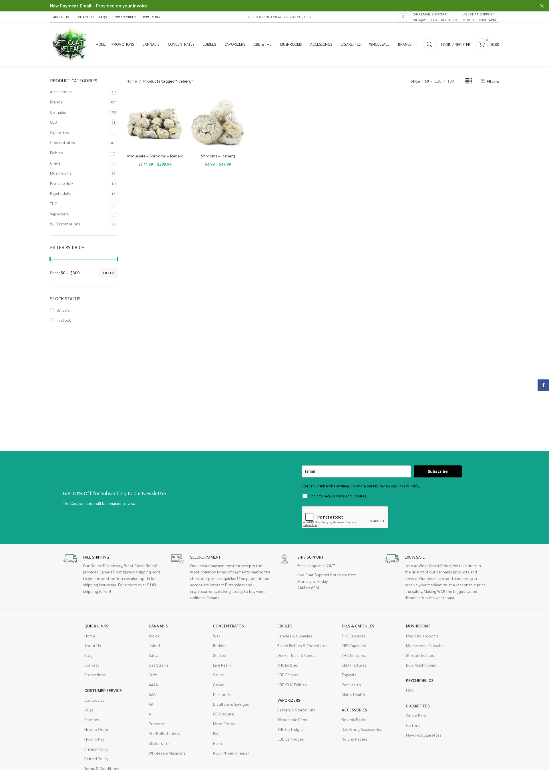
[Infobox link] (435, 16)
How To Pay (94, 738)
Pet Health (351, 684)
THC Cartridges (290, 729)
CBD (53, 122)
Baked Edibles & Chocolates (302, 645)
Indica (154, 635)
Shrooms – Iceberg (218, 155)
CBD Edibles (287, 674)
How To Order (96, 729)
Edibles (56, 152)
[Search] (429, 44)
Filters (493, 81)
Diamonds (222, 694)
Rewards (91, 719)
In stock (63, 320)
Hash (217, 743)
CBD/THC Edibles (292, 684)
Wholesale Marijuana (167, 752)
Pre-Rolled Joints (164, 733)
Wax (216, 635)
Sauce (218, 674)
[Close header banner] (542, 5)
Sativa (154, 655)
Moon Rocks (224, 723)
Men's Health (353, 694)
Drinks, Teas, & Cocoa (296, 655)
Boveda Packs (354, 719)
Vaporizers (59, 213)
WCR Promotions (65, 223)
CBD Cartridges (290, 738)
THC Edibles (287, 664)
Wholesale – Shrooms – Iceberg (155, 155)
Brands (56, 101)
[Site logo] (70, 43)
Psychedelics (419, 680)
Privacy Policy (96, 748)
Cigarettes (59, 132)
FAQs (88, 709)
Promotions (95, 674)
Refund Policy (96, 758)
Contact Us (94, 700)
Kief (216, 733)
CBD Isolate (223, 713)
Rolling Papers (354, 738)
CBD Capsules (354, 645)
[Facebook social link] (403, 17)
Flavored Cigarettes (423, 734)
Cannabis (58, 112)
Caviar (218, 684)
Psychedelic (60, 193)
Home (131, 80)
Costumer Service (103, 690)
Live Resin (222, 664)
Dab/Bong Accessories (362, 729)
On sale (63, 310)
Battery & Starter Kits (296, 709)
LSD (409, 690)
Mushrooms (60, 172)
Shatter (220, 655)
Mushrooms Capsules (425, 645)
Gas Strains (159, 664)
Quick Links (96, 625)
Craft (153, 674)
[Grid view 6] (468, 81)
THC (53, 203)
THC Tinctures (354, 655)
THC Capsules (354, 635)
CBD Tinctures (354, 664)
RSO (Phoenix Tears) (231, 752)
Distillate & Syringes (231, 704)
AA (151, 704)
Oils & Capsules (358, 625)
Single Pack (416, 715)
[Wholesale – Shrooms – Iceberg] (155, 122)
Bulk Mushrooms (421, 664)
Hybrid (154, 645)
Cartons (413, 725)
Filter (108, 273)
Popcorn (156, 723)
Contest (91, 664)
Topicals (349, 674)
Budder (219, 645)
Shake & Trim (160, 743)
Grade (55, 162)
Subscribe (438, 471)
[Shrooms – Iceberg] (218, 122)
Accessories (61, 91)
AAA (152, 694)
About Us (92, 645)
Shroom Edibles (420, 655)
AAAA (153, 684)
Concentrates (62, 142)
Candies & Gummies (294, 635)
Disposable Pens (292, 719)
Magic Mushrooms (422, 635)
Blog (88, 655)
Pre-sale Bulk (61, 183)
